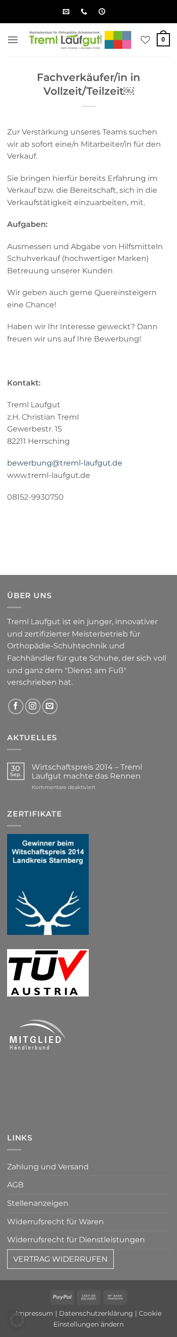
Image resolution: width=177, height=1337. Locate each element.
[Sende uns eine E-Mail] (50, 706)
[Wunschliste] (145, 39)
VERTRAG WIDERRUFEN (60, 1259)
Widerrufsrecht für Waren (55, 1221)
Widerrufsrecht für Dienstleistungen (76, 1239)
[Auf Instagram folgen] (33, 706)
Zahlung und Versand (48, 1166)
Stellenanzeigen (37, 1203)
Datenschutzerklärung (96, 1313)
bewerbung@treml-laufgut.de (64, 462)
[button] (12, 39)
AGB (15, 1184)
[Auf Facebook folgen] (16, 706)
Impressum (34, 1313)
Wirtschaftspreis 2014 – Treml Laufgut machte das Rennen (87, 772)
